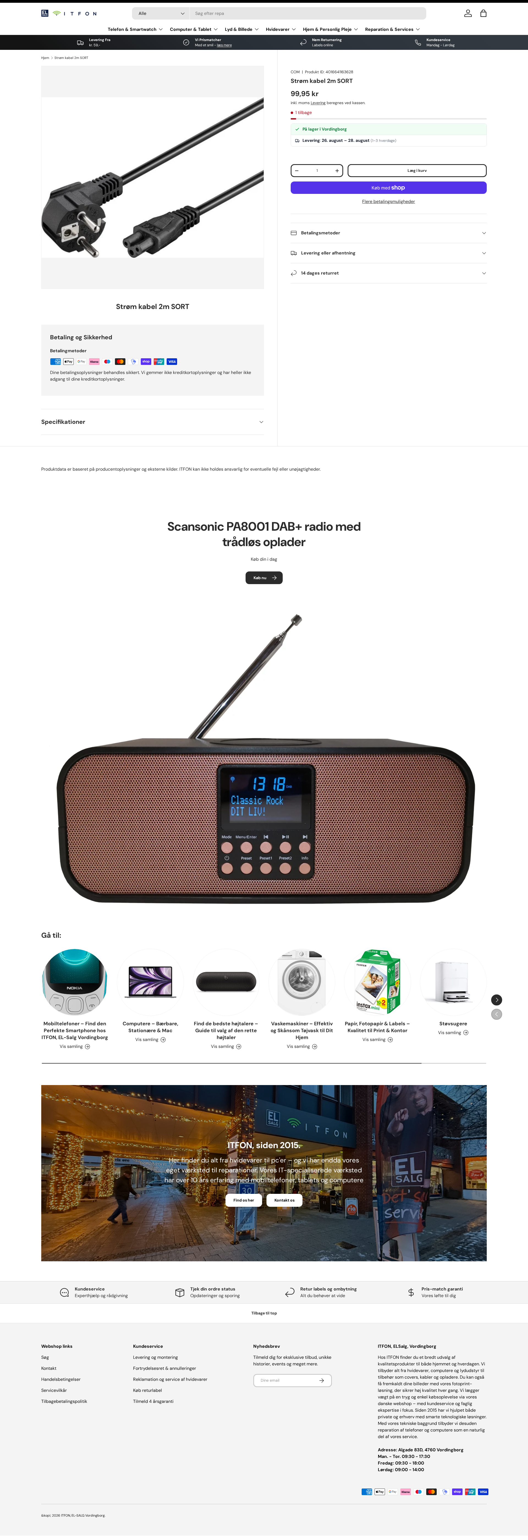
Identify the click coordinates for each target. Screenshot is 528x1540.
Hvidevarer (278, 29)
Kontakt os (284, 1200)
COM (295, 71)
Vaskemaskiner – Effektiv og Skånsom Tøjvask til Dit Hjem (302, 1030)
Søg (45, 1357)
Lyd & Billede (238, 29)
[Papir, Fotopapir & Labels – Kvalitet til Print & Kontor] (377, 982)
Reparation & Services (389, 29)
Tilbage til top (264, 1313)
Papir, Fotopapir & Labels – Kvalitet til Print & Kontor (377, 1027)
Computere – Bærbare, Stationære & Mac (150, 1027)
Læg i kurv (417, 170)
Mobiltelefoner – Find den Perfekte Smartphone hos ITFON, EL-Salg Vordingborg (75, 1030)
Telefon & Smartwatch (132, 29)
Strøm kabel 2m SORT (71, 58)
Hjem (45, 58)
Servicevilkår (54, 1390)
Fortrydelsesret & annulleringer (164, 1368)
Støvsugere (453, 1023)
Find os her (243, 1200)
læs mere (224, 45)
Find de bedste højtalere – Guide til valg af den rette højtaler (226, 1030)
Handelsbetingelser (61, 1379)
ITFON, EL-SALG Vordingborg (83, 1515)
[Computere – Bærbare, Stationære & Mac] (150, 982)
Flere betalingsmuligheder (388, 201)
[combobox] (279, 13)
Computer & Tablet (190, 29)
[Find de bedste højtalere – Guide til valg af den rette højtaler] (226, 982)
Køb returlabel (147, 1390)
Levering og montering (155, 1357)
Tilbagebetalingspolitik (64, 1401)
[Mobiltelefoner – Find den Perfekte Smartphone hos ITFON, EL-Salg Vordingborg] (75, 982)
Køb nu (260, 577)
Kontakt (48, 1368)
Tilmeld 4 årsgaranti (153, 1401)
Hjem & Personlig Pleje (327, 29)
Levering (318, 102)
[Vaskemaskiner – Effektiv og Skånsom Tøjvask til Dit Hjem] (302, 982)
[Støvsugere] (453, 982)
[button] (483, 13)
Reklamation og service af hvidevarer (170, 1379)
